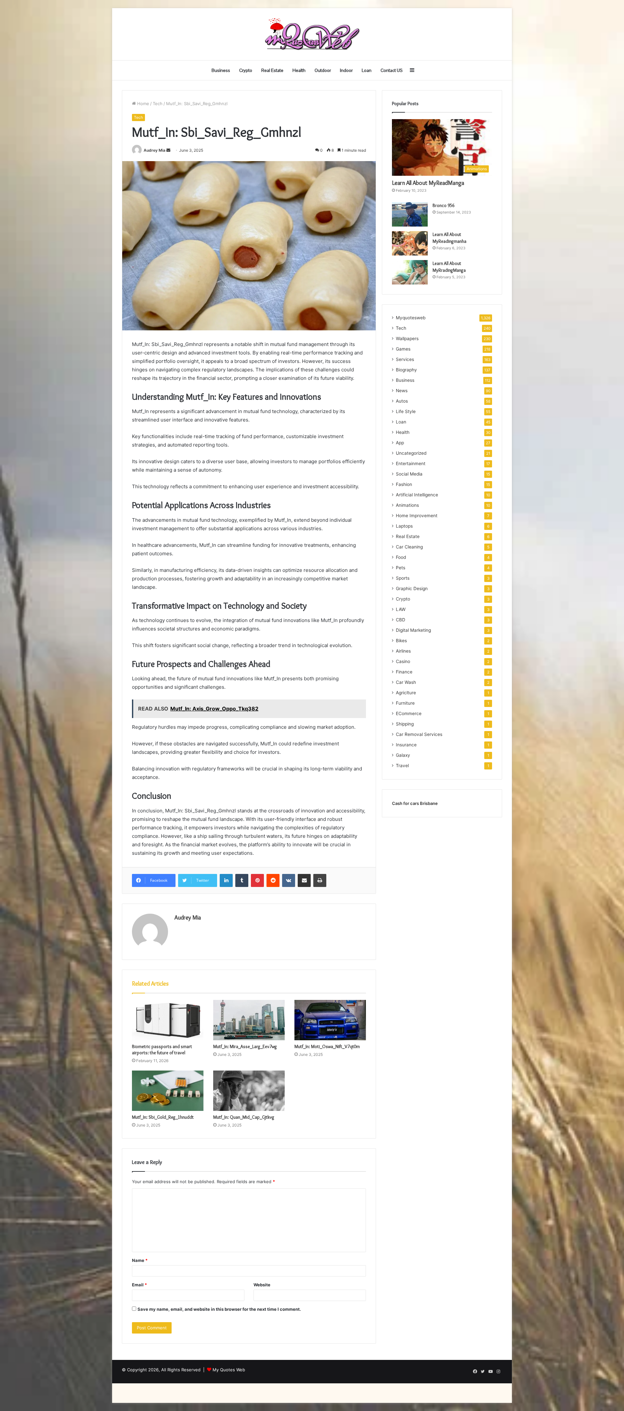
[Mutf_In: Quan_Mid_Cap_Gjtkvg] (249, 1091)
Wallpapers (407, 338)
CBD (400, 619)
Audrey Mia (154, 150)
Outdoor (323, 70)
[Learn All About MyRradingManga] (410, 272)
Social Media (409, 474)
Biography (406, 369)
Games (403, 349)
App (400, 442)
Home (142, 103)
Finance (404, 671)
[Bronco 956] (410, 214)
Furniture (405, 703)
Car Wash (406, 682)
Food (401, 557)
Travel (402, 765)
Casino (403, 661)
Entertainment (410, 463)
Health (299, 70)
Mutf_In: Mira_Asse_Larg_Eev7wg (245, 1046)
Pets (400, 567)
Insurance (406, 744)
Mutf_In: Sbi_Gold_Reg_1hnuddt (163, 1117)
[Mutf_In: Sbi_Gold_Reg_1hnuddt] (167, 1091)
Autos (402, 401)
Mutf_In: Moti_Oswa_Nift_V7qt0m (327, 1046)
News (402, 390)
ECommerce (409, 713)
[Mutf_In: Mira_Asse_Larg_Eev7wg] (249, 1020)
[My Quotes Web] (312, 34)
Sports (403, 578)
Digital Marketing (413, 630)
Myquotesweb (410, 317)
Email (139, 1284)
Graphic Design (412, 588)
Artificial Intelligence (417, 494)
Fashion (404, 484)
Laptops (404, 526)
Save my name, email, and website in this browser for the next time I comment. (219, 1309)
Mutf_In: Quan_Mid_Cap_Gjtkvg (243, 1117)
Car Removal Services (419, 734)
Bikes (401, 640)
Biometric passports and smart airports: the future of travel (162, 1050)
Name (140, 1260)
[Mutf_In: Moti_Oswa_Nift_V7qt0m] (330, 1020)
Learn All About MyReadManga (428, 183)
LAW (401, 609)
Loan (366, 70)
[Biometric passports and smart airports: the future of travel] (167, 1020)
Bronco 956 (443, 205)
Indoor (346, 70)
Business (221, 70)
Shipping (405, 723)
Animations (407, 505)
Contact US (392, 70)
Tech (157, 103)
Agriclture (406, 692)
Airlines (403, 651)
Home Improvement (416, 515)
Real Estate (272, 70)
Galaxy (403, 755)
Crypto (245, 70)
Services (405, 359)
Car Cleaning (409, 546)
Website (262, 1284)
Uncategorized (411, 453)
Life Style (406, 411)
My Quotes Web (229, 1369)
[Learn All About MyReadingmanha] (410, 243)
